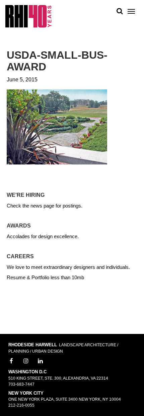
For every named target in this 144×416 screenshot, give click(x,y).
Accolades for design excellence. (43, 236)
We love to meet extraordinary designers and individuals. (68, 267)
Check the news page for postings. (44, 206)
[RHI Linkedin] (40, 361)
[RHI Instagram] (26, 361)
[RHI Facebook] (11, 361)
